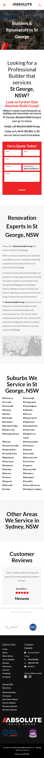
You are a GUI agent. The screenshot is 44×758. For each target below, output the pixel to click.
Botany (7, 441)
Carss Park (29, 461)
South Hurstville (11, 445)
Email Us (31, 666)
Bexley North (30, 418)
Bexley (7, 414)
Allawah (28, 449)
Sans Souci (8, 461)
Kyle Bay (8, 469)
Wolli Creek (9, 430)
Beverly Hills (30, 469)
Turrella (7, 402)
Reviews (5, 663)
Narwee (7, 473)
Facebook (6, 673)
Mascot (28, 414)
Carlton (7, 477)
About (5, 652)
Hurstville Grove (32, 485)
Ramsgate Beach (11, 434)
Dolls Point (29, 430)
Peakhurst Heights (33, 489)
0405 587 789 (33, 663)
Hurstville (29, 453)
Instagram (6, 677)
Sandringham (30, 406)
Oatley (7, 489)
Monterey (8, 398)
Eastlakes (8, 422)
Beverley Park (31, 457)
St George (6, 696)
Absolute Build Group (27, 117)
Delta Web (25, 754)
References (6, 666)
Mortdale (8, 485)
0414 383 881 (25, 131)
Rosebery (28, 473)
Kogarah (8, 481)
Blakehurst (9, 457)
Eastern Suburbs (9, 703)
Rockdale (8, 418)
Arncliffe (28, 481)
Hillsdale (28, 410)
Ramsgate (29, 477)
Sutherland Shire (9, 692)
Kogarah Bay (10, 449)
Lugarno (28, 465)
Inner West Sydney (10, 699)
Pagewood (29, 422)
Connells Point (10, 453)
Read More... (22, 589)
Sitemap (38, 747)
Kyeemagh (29, 398)
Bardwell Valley (11, 426)
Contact (5, 670)
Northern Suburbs (9, 710)
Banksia (7, 410)
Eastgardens (30, 402)
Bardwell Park (31, 426)
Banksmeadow (31, 441)
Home (4, 649)
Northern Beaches (9, 706)
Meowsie (22, 598)
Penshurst (29, 445)
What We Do (7, 656)
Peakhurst (8, 465)
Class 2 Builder (8, 659)
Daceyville (8, 406)
